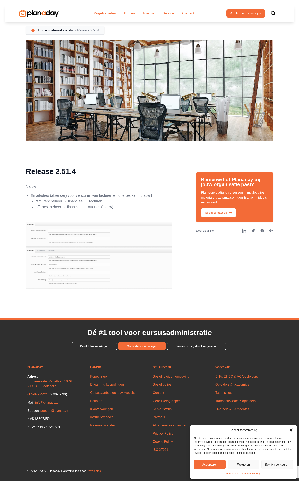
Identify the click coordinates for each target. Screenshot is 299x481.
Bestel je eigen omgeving (171, 376)
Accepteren (209, 464)
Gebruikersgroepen (167, 401)
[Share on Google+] (271, 230)
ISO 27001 (160, 449)
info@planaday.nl (47, 402)
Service (168, 13)
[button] (291, 430)
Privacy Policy (163, 433)
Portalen (96, 401)
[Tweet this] (253, 230)
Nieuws (148, 13)
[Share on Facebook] (262, 230)
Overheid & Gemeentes (232, 409)
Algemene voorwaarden (170, 425)
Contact (188, 13)
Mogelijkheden (105, 13)
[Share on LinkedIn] (244, 230)
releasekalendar (62, 30)
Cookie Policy (163, 441)
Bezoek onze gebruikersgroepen (196, 346)
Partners (159, 417)
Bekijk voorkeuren (277, 464)
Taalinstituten (225, 392)
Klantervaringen (101, 409)
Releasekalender (102, 425)
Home (42, 30)
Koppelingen (99, 376)
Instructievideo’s (101, 417)
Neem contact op (216, 212)
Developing (94, 470)
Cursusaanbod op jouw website (113, 392)
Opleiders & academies (232, 384)
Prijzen (129, 13)
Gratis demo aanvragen (245, 13)
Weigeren (243, 464)
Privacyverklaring (251, 473)
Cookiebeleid (232, 473)
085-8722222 (37, 394)
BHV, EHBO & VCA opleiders (236, 376)
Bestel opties (162, 384)
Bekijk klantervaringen (94, 346)
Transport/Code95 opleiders (235, 401)
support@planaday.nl (55, 410)
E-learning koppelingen (107, 384)
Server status (162, 409)
